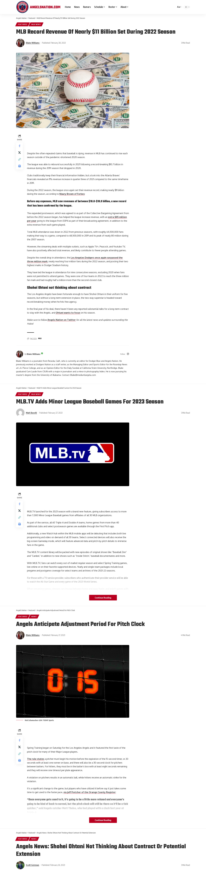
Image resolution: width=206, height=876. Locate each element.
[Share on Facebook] (19, 145)
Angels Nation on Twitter (62, 319)
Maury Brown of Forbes (72, 193)
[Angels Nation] (38, 7)
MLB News (36, 24)
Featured (22, 24)
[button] (19, 159)
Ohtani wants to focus (68, 312)
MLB (39, 338)
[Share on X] (19, 152)
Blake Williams (33, 42)
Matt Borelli (31, 412)
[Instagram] (128, 354)
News (34, 616)
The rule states (35, 758)
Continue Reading (103, 597)
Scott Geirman (32, 865)
